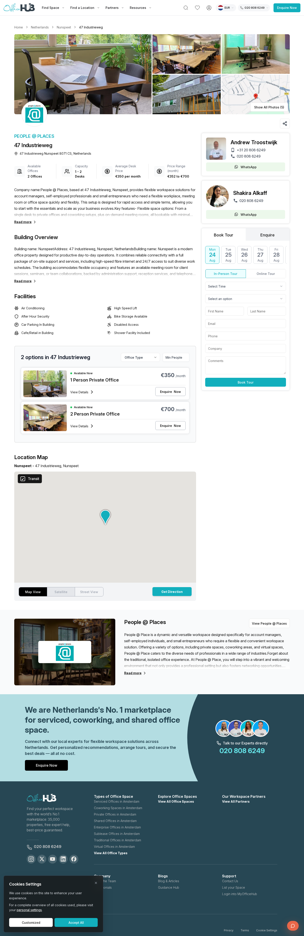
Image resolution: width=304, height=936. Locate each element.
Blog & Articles (168, 881)
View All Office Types (111, 853)
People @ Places (34, 136)
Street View (89, 592)
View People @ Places (269, 623)
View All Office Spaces (176, 801)
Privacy (228, 930)
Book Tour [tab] (223, 235)
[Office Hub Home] (19, 7)
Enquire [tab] (267, 235)
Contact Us (230, 881)
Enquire (170, 392)
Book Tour (245, 382)
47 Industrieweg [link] (91, 27)
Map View (33, 592)
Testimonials (103, 887)
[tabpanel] (246, 316)
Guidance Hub (168, 887)
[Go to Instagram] (31, 859)
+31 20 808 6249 (251, 150)
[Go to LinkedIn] (63, 859)
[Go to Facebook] (73, 859)
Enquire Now (287, 8)
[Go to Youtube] (52, 859)
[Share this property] (285, 123)
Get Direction (172, 592)
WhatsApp (249, 167)
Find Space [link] (50, 8)
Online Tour (266, 274)
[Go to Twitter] (41, 859)
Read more (23, 222)
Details (79, 392)
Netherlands (40, 27)
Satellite (61, 592)
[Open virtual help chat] (293, 926)
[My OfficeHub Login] (209, 7)
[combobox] (245, 286)
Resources (138, 8)
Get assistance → (251, 914)
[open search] (186, 7)
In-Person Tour (225, 274)
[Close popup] (294, 895)
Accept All (76, 922)
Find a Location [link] (82, 8)
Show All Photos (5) (269, 107)
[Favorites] (197, 7)
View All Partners (236, 801)
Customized (31, 922)
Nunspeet (64, 27)
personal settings (29, 910)
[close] (96, 883)
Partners (112, 8)
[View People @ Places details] (34, 114)
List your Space (233, 887)
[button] (152, 74)
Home (18, 27)
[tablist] (246, 234)
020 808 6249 (249, 156)
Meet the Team (105, 881)
